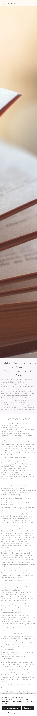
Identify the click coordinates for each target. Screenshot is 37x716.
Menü (34, 3)
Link (32, 409)
